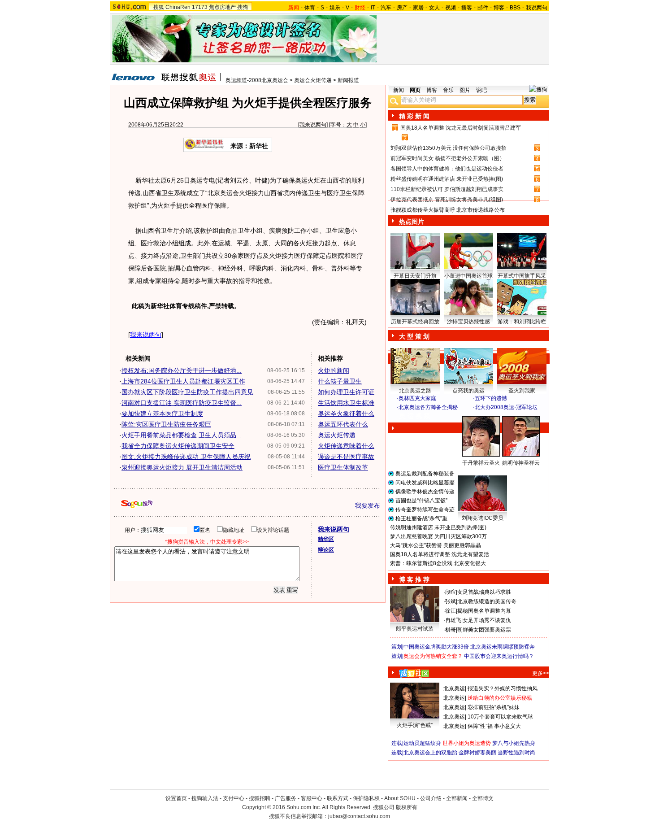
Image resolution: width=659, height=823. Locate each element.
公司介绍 (431, 798)
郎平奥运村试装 (415, 629)
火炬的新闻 (333, 370)
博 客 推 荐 (414, 579)
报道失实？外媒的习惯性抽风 (503, 688)
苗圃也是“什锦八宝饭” (421, 500)
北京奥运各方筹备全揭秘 (428, 407)
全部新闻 (457, 798)
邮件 (482, 7)
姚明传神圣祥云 (521, 463)
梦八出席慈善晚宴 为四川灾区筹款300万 (438, 536)
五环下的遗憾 (491, 398)
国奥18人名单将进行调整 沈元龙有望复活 (439, 554)
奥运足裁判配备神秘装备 (425, 473)
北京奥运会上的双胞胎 (430, 752)
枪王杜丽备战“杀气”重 (421, 518)
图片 (465, 90)
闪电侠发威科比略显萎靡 (425, 482)
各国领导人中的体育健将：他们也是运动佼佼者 (446, 168)
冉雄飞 (453, 620)
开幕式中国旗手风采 (522, 276)
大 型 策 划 (414, 336)
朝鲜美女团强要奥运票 (484, 630)
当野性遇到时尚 (516, 752)
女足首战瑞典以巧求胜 (484, 592)
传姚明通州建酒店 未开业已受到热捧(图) (438, 527)
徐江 (450, 611)
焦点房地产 (222, 7)
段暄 (450, 592)
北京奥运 (454, 688)
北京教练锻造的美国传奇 (486, 601)
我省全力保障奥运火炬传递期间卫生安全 (177, 445)
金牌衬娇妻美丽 (477, 752)
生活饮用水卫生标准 (346, 402)
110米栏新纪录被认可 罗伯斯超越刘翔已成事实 (446, 189)
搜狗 (242, 7)
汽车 (386, 7)
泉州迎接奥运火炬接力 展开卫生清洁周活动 (182, 467)
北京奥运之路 (415, 391)
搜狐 (158, 7)
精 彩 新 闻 (414, 116)
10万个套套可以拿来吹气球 (500, 717)
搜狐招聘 (259, 798)
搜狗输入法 (204, 798)
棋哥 (450, 630)
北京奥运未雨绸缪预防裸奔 (502, 647)
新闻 (398, 90)
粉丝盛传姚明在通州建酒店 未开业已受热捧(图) (446, 179)
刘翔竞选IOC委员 (482, 518)
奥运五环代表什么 (343, 424)
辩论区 (326, 550)
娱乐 (335, 7)
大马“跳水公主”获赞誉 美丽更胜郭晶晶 (435, 545)
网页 (415, 90)
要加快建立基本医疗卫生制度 (162, 413)
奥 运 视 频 (414, 415)
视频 (450, 7)
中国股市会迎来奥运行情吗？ (499, 656)
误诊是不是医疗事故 (346, 456)
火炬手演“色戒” (415, 725)
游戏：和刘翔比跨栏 (522, 321)
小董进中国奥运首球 (468, 276)
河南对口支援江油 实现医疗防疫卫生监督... (181, 402)
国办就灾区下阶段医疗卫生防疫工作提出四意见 (187, 392)
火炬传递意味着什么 (346, 445)
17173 (200, 7)
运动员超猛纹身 (422, 743)
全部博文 (483, 798)
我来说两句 (312, 125)
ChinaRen (178, 7)
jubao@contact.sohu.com (359, 816)
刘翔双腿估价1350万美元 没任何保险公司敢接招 (448, 148)
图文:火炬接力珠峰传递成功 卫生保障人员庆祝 (186, 456)
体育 (309, 7)
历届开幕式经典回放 (415, 321)
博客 (499, 7)
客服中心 (311, 798)
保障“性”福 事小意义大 (494, 726)
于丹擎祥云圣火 (481, 463)
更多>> (540, 673)
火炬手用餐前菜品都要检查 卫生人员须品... (181, 435)
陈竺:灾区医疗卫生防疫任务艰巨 (166, 424)
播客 (466, 7)
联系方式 (337, 798)
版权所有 (406, 807)
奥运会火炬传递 (313, 80)
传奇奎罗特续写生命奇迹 (425, 509)
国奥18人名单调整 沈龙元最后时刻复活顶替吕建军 (460, 128)
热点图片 (411, 221)
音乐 (448, 90)
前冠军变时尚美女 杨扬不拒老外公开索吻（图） (447, 158)
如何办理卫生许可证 (346, 392)
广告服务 (285, 798)
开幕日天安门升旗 (415, 276)
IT (373, 7)
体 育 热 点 (473, 471)
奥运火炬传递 (337, 435)
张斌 (450, 601)
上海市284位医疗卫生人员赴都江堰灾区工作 (183, 381)
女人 (434, 7)
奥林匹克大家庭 (417, 398)
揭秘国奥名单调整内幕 (484, 611)
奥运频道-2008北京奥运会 (256, 80)
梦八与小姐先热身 (513, 743)
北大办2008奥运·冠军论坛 (506, 407)
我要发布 (367, 505)
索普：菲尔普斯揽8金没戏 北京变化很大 (438, 563)
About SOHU (400, 798)
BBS (515, 7)
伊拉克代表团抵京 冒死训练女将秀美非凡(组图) (446, 199)
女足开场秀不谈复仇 (487, 620)
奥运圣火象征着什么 (346, 413)
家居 (418, 7)
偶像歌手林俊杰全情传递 (425, 491)
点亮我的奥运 (468, 391)
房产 (402, 7)
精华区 (326, 539)
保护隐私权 (366, 798)
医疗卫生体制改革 (343, 467)
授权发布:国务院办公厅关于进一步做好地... (181, 370)
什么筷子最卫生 (340, 381)
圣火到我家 (521, 391)
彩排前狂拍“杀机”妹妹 (494, 707)
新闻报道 (348, 80)
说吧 (481, 90)
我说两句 (536, 7)
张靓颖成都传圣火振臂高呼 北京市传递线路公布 (447, 210)
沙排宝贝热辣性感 (468, 321)
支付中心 (233, 798)
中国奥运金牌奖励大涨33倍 (436, 647)
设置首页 (176, 798)
